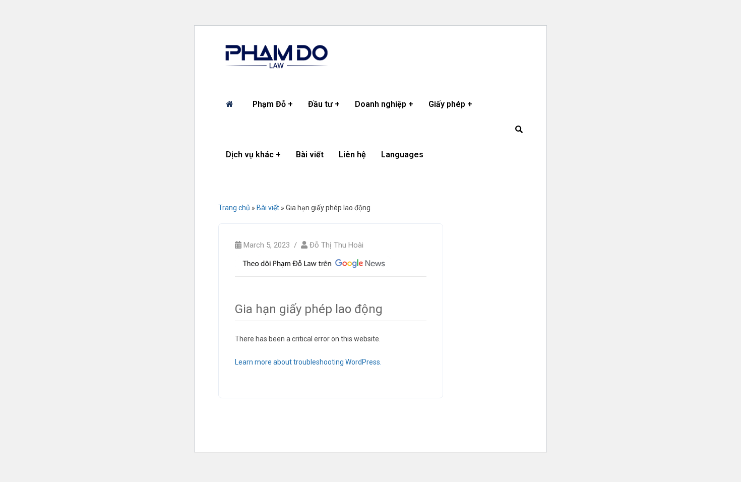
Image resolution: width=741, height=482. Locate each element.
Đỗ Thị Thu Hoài (336, 245)
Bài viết (310, 154)
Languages (402, 154)
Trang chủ (234, 208)
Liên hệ (352, 154)
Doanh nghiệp (380, 104)
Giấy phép (446, 104)
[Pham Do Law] (276, 56)
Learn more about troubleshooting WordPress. (308, 362)
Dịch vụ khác (250, 154)
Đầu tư (320, 104)
